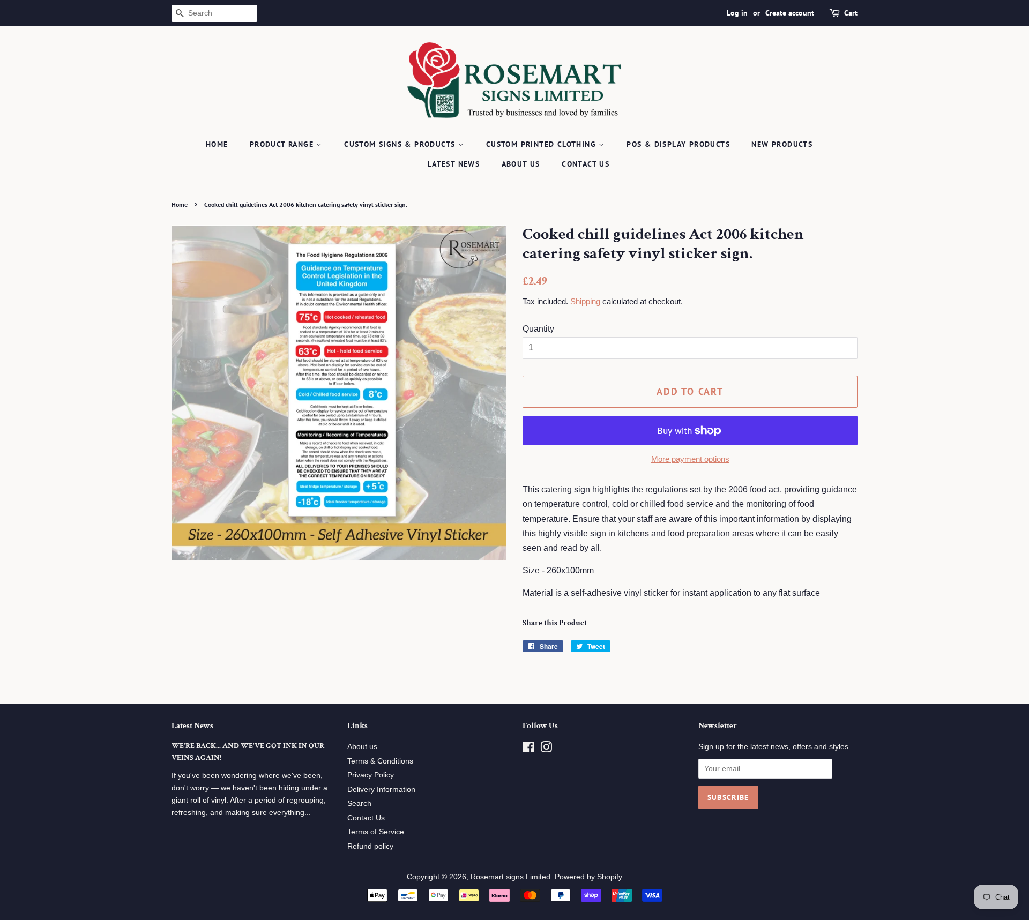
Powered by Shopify (588, 877)
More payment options (690, 458)
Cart (850, 13)
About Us (521, 164)
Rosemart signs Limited (510, 877)
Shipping (585, 301)
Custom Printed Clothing (542, 144)
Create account (789, 13)
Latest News (454, 164)
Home (217, 144)
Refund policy (370, 846)
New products (781, 144)
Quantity (538, 328)
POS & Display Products (678, 144)
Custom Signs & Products (401, 144)
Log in (737, 13)
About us (362, 747)
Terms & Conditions (380, 761)
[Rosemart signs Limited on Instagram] (546, 749)
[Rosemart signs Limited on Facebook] (529, 749)
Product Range (283, 144)
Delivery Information (381, 790)
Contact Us (585, 164)
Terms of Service (375, 832)
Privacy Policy (370, 775)
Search (359, 803)
